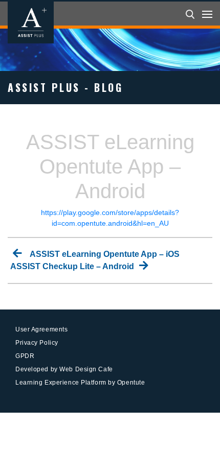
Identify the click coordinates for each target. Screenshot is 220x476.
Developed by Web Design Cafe (64, 369)
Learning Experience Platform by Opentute (80, 382)
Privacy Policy (36, 342)
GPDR (24, 356)
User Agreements (41, 329)
